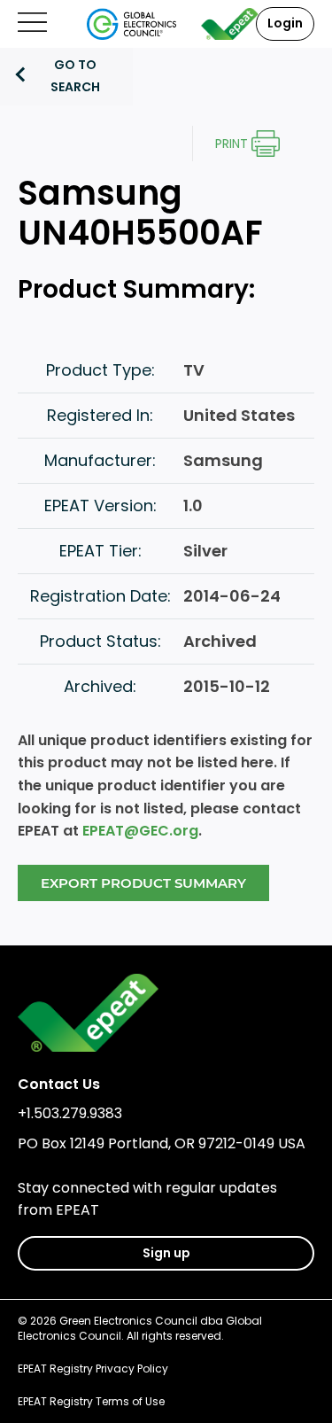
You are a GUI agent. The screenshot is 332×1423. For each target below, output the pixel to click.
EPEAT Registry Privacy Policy (93, 1368)
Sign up (166, 1253)
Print (231, 143)
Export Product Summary (143, 883)
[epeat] (230, 24)
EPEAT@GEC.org (140, 830)
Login (285, 23)
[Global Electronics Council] (131, 24)
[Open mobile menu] (32, 23)
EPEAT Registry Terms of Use (91, 1401)
